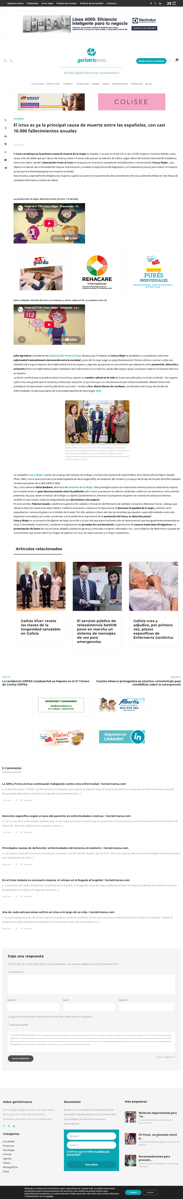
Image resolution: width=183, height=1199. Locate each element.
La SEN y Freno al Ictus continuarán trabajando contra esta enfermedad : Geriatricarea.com (64, 784)
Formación (137, 84)
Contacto (112, 3)
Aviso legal (47, 3)
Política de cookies (66, 3)
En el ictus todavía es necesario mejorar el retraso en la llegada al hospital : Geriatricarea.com (66, 880)
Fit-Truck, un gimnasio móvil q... (158, 1136)
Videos (6, 1162)
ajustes (49, 1196)
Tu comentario (16, 972)
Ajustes (150, 1192)
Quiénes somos (15, 3)
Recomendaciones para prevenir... (154, 1158)
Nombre (12, 1000)
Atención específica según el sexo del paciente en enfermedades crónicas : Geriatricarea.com (66, 816)
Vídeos (106, 84)
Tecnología (82, 84)
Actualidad (37, 84)
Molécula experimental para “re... (158, 1114)
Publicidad (32, 3)
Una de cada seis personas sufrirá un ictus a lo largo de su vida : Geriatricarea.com (58, 912)
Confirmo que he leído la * (88, 1153)
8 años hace (6, 864)
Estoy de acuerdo (19, 1025)
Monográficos (120, 84)
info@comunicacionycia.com (115, 1041)
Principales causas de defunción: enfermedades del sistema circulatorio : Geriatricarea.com (65, 848)
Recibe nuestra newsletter (151, 61)
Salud (148, 84)
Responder (28, 800)
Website (123, 1000)
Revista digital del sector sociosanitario (91, 73)
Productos (52, 84)
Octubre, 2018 (19, 145)
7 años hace (6, 800)
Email (66, 1000)
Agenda (96, 84)
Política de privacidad (91, 3)
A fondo (67, 84)
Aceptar (133, 1192)
